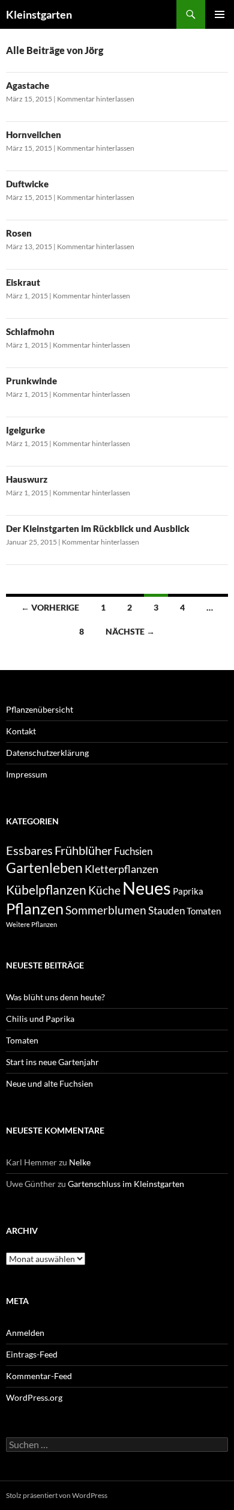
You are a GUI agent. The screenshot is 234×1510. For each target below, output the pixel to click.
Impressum (26, 774)
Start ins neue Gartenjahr (52, 1062)
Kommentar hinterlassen (95, 98)
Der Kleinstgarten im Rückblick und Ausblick (98, 528)
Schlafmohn (30, 331)
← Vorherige (50, 607)
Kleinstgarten (39, 14)
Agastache (27, 85)
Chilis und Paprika (40, 1018)
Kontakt (21, 731)
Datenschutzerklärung (47, 752)
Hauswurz (26, 479)
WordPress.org (34, 1397)
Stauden (166, 910)
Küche (104, 890)
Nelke (80, 1162)
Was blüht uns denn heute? (55, 997)
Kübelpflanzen (46, 889)
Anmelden (25, 1332)
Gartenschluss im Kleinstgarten (126, 1184)
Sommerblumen (105, 910)
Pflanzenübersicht (39, 709)
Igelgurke (25, 429)
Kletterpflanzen (121, 868)
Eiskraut (23, 282)
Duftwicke (27, 183)
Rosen (19, 233)
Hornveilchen (33, 134)
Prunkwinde (31, 380)
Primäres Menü (219, 14)
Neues (146, 887)
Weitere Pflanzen (31, 924)
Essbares (29, 850)
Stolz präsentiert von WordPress (56, 1495)
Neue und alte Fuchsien (49, 1083)
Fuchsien (133, 851)
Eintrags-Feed (32, 1354)
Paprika (188, 891)
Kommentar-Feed (39, 1376)
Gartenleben (44, 867)
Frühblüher (83, 850)
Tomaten (204, 911)
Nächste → (130, 631)
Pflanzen (35, 908)
